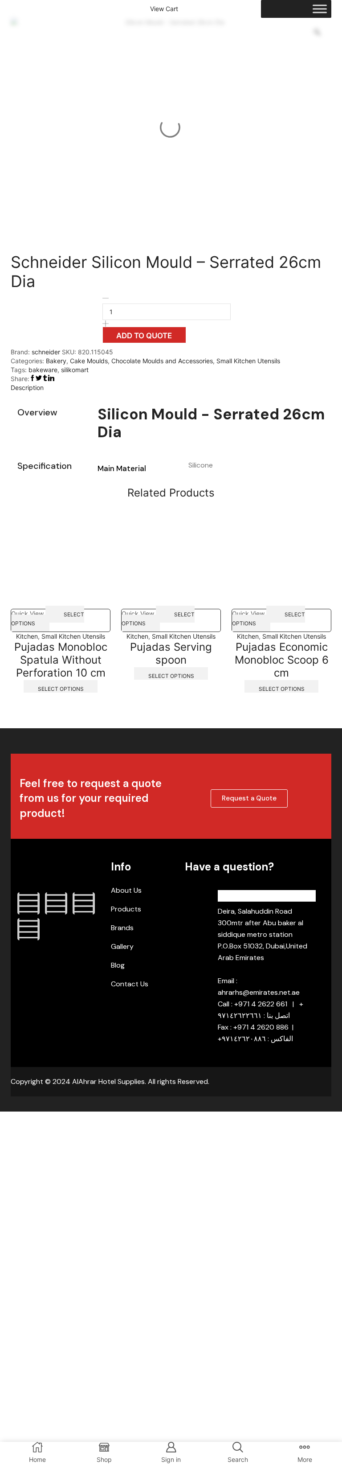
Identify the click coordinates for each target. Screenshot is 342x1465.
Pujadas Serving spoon (171, 653)
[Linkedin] (84, 903)
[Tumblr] (28, 929)
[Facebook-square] (28, 903)
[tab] (171, 387)
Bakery (56, 361)
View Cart (164, 9)
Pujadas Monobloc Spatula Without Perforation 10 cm (60, 659)
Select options (47, 618)
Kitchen (27, 636)
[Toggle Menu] (320, 8)
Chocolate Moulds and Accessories (162, 361)
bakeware (42, 369)
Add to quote (144, 335)
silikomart (75, 369)
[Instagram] (56, 903)
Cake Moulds (89, 361)
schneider (47, 352)
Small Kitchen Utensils (248, 361)
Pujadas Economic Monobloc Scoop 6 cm (282, 659)
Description (27, 387)
